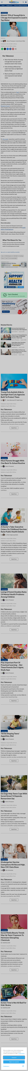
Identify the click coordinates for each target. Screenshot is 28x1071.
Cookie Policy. (21, 1053)
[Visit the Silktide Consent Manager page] (23, 1066)
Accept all (14, 1057)
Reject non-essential (14, 1061)
